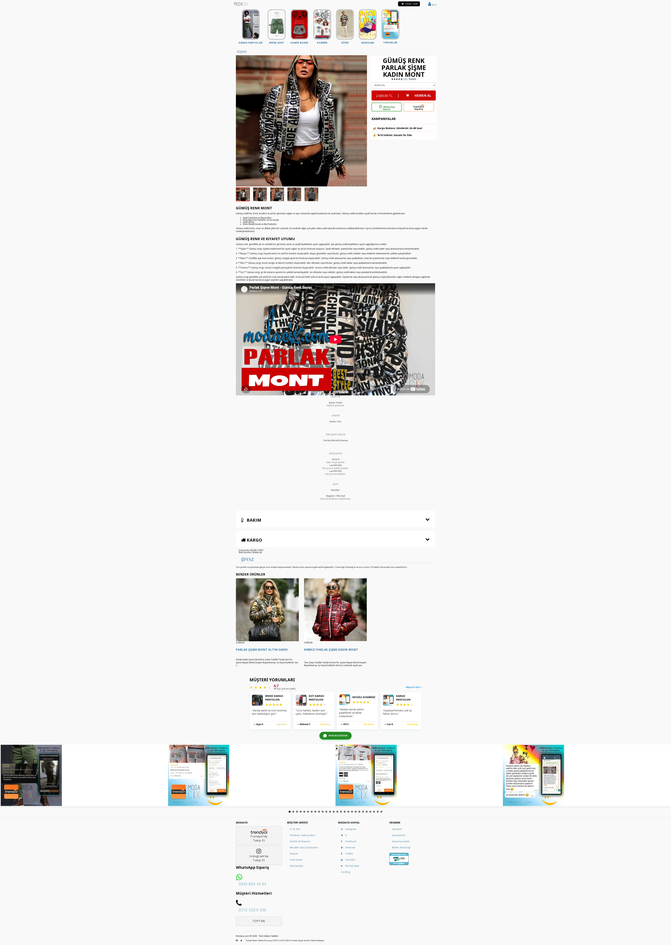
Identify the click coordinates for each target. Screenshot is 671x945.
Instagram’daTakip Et (258, 858)
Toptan (258, 921)
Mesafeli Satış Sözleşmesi (304, 847)
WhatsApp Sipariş (389, 108)
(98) (405, 79)
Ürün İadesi (296, 859)
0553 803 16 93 (252, 884)
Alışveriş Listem (401, 841)
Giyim (242, 51)
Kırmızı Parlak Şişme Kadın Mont (331, 650)
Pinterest (350, 847)
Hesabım (397, 829)
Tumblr (349, 853)
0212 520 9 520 (252, 909)
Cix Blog (345, 872)
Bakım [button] (253, 520)
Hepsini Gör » (413, 687)
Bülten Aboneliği (401, 847)
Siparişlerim (399, 835)
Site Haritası (296, 865)
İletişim (294, 853)
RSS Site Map (352, 865)
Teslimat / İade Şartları (302, 835)
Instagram (350, 829)
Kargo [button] (254, 540)
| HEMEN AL (403, 95)
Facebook (350, 841)
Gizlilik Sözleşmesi (300, 841)
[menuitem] (250, 27)
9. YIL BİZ (295, 829)
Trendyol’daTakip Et (258, 838)
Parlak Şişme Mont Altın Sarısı (262, 650)
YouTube (350, 859)
